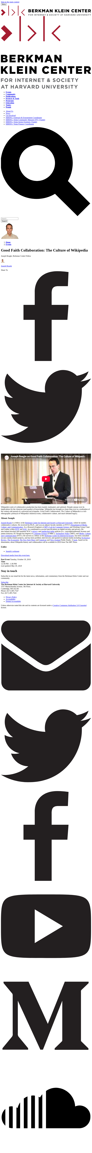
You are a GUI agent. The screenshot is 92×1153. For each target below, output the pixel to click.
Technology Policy (63, 534)
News (8, 113)
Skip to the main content (10, 2)
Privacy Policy (11, 597)
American (42, 540)
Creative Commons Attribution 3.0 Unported (69, 605)
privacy (35, 531)
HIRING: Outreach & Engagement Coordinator (24, 118)
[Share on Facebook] (46, 360)
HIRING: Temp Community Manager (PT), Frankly (25, 120)
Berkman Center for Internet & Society (59, 536)
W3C (25, 529)
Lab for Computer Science (59, 527)
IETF (17, 529)
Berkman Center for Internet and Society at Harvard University (49, 523)
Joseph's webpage (12, 551)
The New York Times (27, 540)
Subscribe (4, 582)
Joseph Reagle (6, 523)
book (75, 540)
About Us (9, 111)
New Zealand (55, 540)
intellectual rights (48, 531)
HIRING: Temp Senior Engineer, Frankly (21, 122)
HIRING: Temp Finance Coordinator (20, 124)
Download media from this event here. (15, 555)
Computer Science (40, 534)
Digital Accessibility (13, 601)
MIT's (46, 527)
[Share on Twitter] (46, 451)
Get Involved (11, 115)
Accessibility (10, 599)
